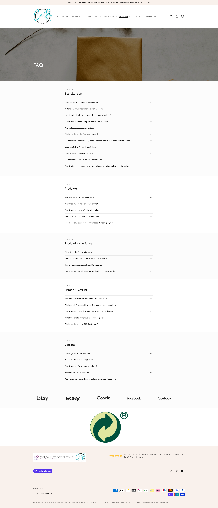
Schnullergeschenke (53, 502)
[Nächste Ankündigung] (184, 2)
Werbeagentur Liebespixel (87, 502)
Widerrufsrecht (104, 502)
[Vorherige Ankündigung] (34, 2)
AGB (131, 502)
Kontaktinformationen (150, 502)
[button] (92, 16)
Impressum (164, 502)
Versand (138, 502)
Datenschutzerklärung (119, 502)
